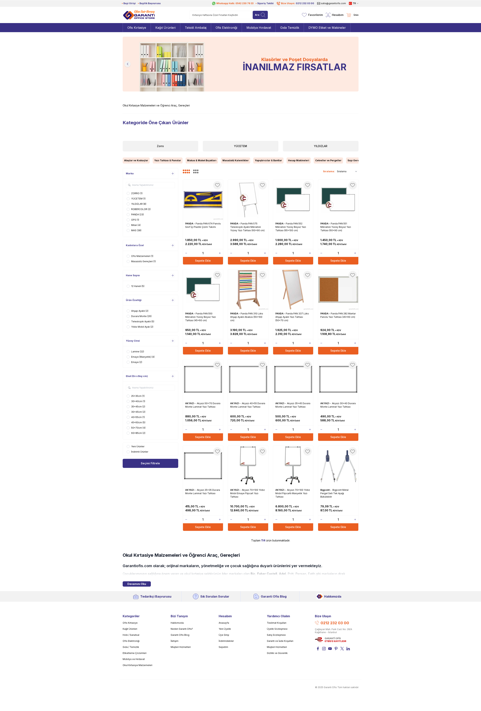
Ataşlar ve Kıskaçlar (136, 160)
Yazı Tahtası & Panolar (167, 160)
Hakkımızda (332, 596)
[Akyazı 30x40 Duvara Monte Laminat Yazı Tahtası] (338, 379)
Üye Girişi (224, 634)
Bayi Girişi (129, 3)
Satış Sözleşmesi (276, 634)
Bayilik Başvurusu (150, 3)
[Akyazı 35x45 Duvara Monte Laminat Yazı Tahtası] (293, 379)
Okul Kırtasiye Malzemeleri (137, 665)
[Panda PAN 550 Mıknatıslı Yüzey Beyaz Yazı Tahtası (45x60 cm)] (203, 289)
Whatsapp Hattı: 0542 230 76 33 (234, 3)
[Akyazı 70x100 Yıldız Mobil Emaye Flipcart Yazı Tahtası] (248, 466)
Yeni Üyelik (225, 628)
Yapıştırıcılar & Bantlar (268, 160)
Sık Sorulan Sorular (214, 596)
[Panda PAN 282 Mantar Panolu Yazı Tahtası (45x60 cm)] (338, 289)
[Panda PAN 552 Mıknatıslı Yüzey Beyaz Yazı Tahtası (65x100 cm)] (293, 200)
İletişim (174, 641)
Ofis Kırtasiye (130, 622)
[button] (128, 64)
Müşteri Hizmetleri (181, 647)
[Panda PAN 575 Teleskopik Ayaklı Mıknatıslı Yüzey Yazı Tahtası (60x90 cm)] (248, 200)
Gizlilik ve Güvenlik (277, 653)
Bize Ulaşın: (297, 3)
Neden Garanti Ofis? (182, 628)
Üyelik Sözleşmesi (277, 628)
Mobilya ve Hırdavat (134, 659)
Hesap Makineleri (298, 160)
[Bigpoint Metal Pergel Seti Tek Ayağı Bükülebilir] (338, 466)
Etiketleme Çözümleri (134, 653)
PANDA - (190, 223)
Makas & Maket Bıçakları (201, 160)
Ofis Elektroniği (131, 641)
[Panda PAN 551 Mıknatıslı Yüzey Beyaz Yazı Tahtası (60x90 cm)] (338, 200)
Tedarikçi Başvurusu (155, 596)
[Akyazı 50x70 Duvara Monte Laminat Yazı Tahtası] (203, 379)
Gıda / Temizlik (131, 647)
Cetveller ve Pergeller (328, 160)
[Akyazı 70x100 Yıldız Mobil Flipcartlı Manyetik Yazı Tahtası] (293, 466)
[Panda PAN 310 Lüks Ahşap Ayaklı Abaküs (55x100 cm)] (248, 289)
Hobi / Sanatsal (131, 634)
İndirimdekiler (226, 641)
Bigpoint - (326, 489)
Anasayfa (224, 622)
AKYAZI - (190, 403)
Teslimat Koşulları (276, 622)
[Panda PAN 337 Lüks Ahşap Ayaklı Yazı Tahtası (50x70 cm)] (293, 289)
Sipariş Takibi (265, 3)
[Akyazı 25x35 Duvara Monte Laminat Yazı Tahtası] (203, 466)
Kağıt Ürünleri (130, 628)
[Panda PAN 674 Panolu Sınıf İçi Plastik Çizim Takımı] (203, 200)
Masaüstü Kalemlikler (235, 160)
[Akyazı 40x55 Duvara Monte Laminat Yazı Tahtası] (248, 379)
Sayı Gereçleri (356, 160)
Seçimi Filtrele (150, 463)
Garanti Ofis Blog (274, 596)
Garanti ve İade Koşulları (280, 641)
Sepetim (223, 647)
